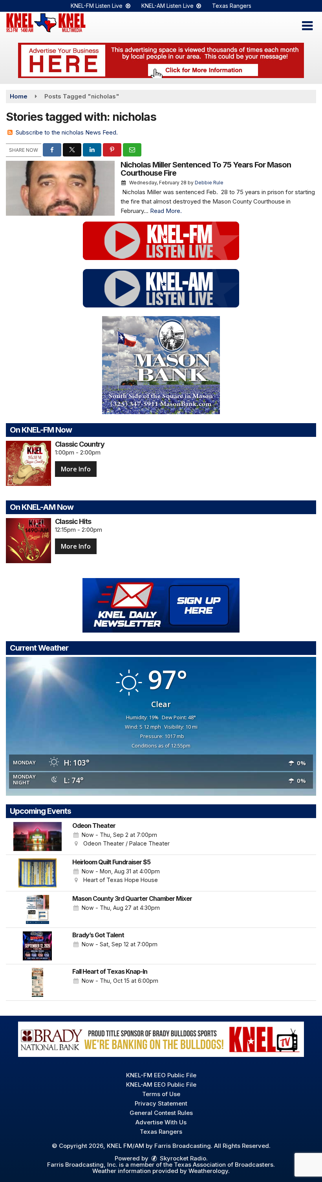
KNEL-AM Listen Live (168, 5)
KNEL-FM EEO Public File (161, 1075)
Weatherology (208, 1171)
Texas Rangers (231, 5)
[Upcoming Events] (37, 836)
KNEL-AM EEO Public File (161, 1084)
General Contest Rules (161, 1113)
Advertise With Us (161, 1122)
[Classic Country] (28, 463)
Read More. (166, 211)
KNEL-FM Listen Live (97, 5)
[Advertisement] (161, 60)
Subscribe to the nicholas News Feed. (67, 132)
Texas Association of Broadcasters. (224, 1164)
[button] (307, 26)
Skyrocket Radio (182, 1158)
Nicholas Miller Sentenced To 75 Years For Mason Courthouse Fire (206, 169)
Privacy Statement (161, 1103)
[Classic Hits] (28, 540)
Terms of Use (161, 1094)
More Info (76, 469)
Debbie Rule (209, 182)
